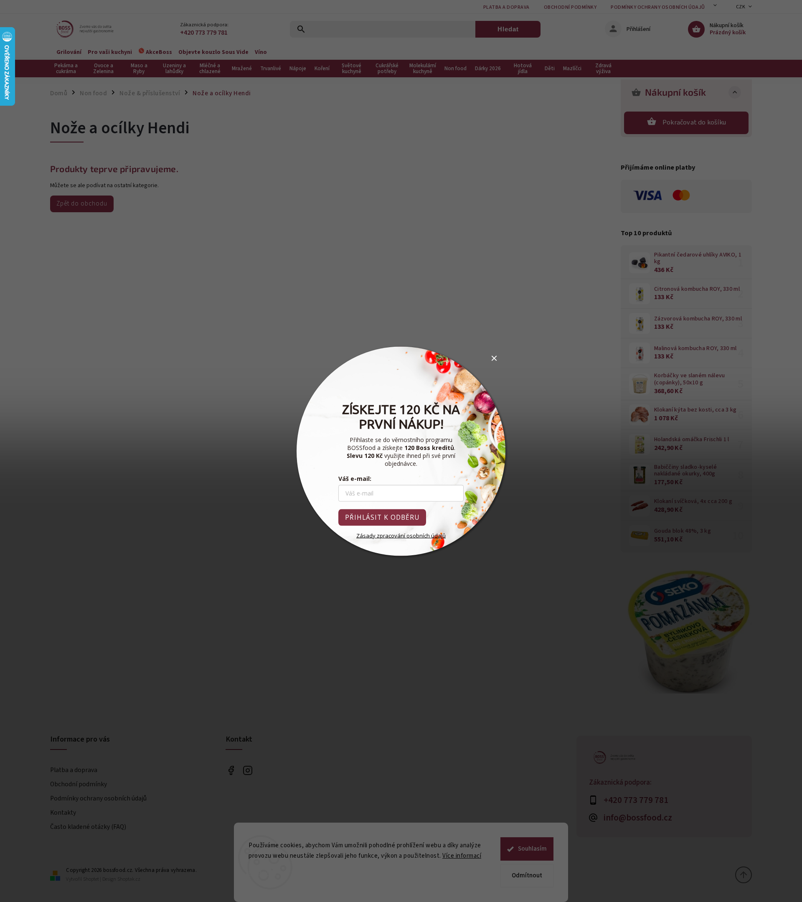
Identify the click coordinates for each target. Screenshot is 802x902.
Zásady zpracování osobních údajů (401, 535)
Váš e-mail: (354, 478)
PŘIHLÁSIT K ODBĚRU (382, 517)
